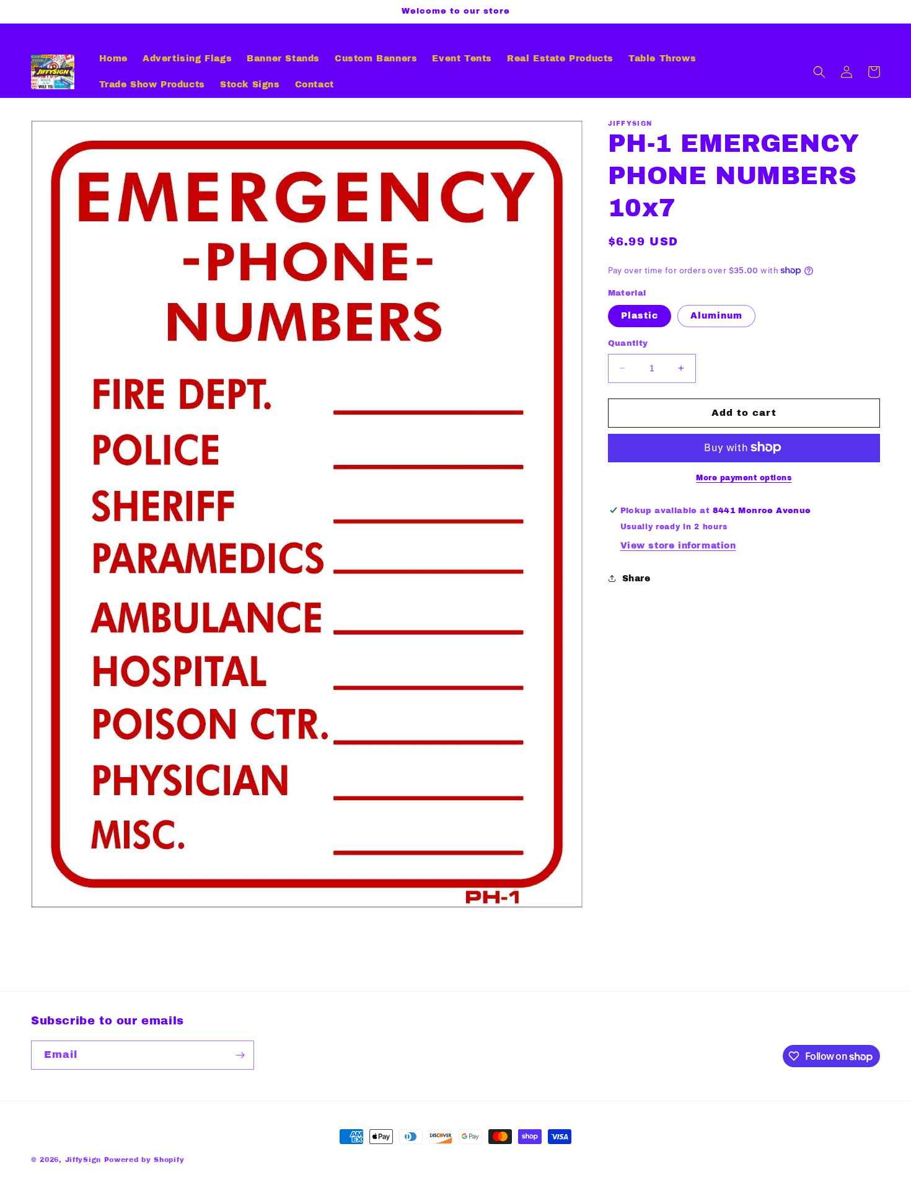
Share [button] (636, 578)
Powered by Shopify (144, 1159)
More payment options (743, 477)
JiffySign (83, 1159)
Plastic (639, 315)
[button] (819, 72)
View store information (678, 545)
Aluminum (716, 315)
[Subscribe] (239, 1055)
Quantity (628, 343)
